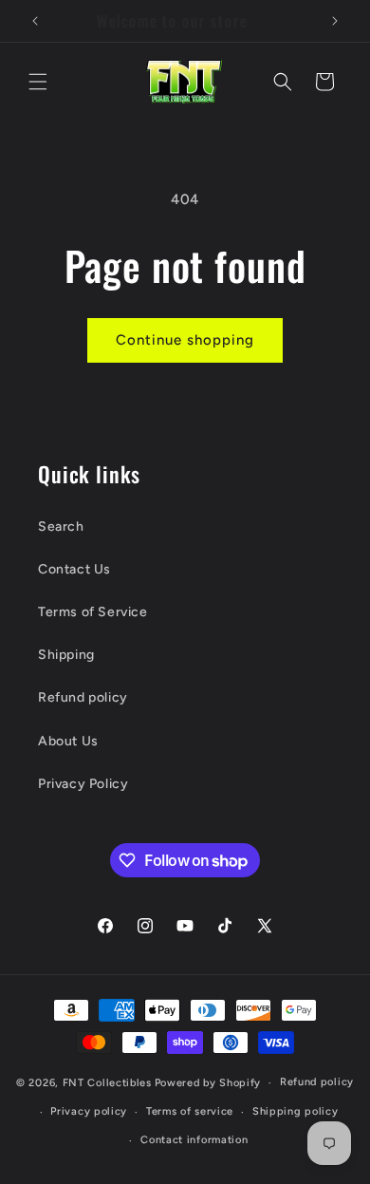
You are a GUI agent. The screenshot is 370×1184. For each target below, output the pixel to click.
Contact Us (74, 569)
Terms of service (189, 1111)
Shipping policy (295, 1111)
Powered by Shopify (208, 1083)
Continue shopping (185, 339)
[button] (38, 82)
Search (61, 526)
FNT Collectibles (107, 1083)
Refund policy (83, 697)
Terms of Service (93, 612)
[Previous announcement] (35, 21)
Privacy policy (88, 1111)
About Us (68, 741)
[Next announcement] (335, 21)
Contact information (194, 1140)
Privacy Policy (83, 784)
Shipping (66, 655)
